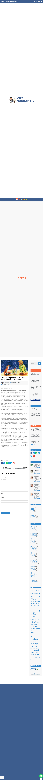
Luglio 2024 (33, 552)
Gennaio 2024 (33, 559)
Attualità (32, 507)
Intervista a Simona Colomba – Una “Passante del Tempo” (37, 478)
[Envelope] (34, 1)
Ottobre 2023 (33, 562)
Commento (3, 479)
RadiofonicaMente (36, 628)
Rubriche (21, 278)
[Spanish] (26, 199)
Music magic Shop (35, 620)
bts (31, 592)
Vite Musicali (35, 656)
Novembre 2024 (34, 547)
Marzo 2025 (33, 542)
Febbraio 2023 (33, 570)
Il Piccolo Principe (35, 597)
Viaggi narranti (33, 517)
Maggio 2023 (33, 568)
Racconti (32, 511)
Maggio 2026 (33, 527)
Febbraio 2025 (33, 543)
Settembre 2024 (34, 549)
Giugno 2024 (33, 553)
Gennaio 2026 (33, 531)
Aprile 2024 (33, 555)
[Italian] (23, 199)
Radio (32, 513)
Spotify (36, 643)
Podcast (35, 624)
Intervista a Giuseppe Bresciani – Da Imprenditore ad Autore (37, 495)
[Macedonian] (25, 199)
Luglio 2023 (33, 566)
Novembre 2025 (34, 533)
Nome (2, 493)
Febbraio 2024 (33, 558)
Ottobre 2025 (33, 534)
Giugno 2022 (33, 573)
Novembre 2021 (33, 579)
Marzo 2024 (33, 556)
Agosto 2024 (33, 551)
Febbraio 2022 (33, 576)
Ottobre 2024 (33, 548)
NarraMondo (34, 622)
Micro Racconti (34, 617)
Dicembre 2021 (33, 578)
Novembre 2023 (34, 561)
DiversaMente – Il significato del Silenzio (37, 465)
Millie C (35, 619)
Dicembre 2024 (34, 546)
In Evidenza (33, 509)
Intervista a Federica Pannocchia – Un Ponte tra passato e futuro (37, 487)
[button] (17, 199)
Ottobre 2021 (33, 580)
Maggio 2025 (33, 540)
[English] (20, 199)
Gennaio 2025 (33, 545)
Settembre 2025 (34, 535)
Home (7, 280)
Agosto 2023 (33, 565)
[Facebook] (36, 1)
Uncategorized (33, 516)
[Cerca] (39, 363)
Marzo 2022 (33, 575)
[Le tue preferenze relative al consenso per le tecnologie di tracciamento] (41, 779)
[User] (33, 1)
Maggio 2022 (33, 574)
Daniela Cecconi (34, 593)
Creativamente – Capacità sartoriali (37, 471)
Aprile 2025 (33, 541)
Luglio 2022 (33, 572)
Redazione (33, 514)
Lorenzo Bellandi (34, 610)
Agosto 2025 (33, 536)
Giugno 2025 (33, 539)
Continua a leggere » (37, 467)
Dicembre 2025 (33, 532)
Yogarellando (33, 659)
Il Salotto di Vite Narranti (35, 599)
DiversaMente (36, 596)
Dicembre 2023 (33, 560)
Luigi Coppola (35, 612)
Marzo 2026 (33, 529)
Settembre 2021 (34, 581)
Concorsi (32, 508)
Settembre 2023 (34, 563)
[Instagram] (38, 1)
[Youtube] (41, 1)
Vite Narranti (35, 658)
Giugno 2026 (33, 526)
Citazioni (34, 592)
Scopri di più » (33, 444)
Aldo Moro (32, 590)
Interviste (32, 510)
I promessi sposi (35, 604)
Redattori (37, 633)
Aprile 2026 (33, 528)
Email (2, 497)
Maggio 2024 (33, 554)
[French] (21, 199)
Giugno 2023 (33, 567)
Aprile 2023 (33, 569)
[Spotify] (40, 1)
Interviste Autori (35, 603)
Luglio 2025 (33, 538)
